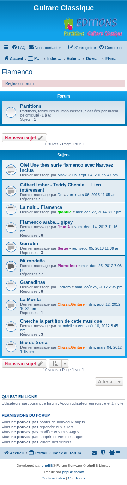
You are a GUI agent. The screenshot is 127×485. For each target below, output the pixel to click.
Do (60, 195)
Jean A (64, 227)
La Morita (30, 299)
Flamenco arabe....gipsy (46, 222)
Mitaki (62, 175)
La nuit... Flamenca (41, 207)
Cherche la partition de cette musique (61, 321)
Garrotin (29, 243)
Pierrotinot (67, 265)
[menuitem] (19, 47)
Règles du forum (19, 83)
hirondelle (66, 326)
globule (65, 212)
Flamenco (17, 72)
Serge (63, 248)
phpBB (47, 465)
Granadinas (32, 282)
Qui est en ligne (19, 396)
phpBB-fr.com (73, 472)
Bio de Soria (33, 342)
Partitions (30, 106)
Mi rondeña (32, 260)
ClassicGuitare (71, 304)
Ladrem (64, 287)
